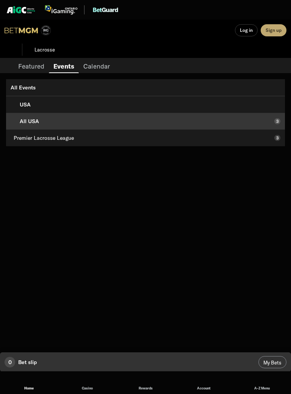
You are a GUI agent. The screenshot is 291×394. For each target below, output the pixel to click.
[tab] (31, 65)
